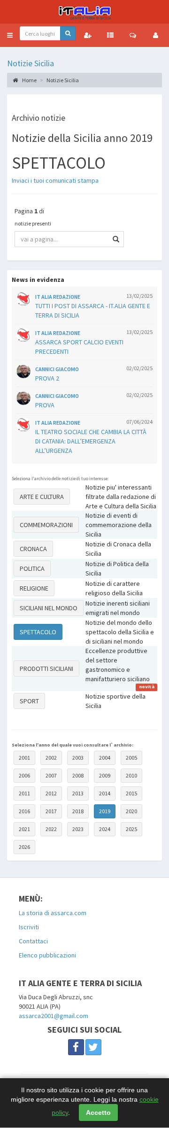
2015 (131, 793)
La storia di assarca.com (52, 913)
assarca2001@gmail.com (53, 1015)
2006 (24, 775)
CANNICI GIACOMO (57, 369)
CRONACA (33, 549)
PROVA (44, 405)
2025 (131, 828)
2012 (51, 793)
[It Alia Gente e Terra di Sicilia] (84, 11)
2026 (24, 846)
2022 (51, 828)
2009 (104, 775)
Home (29, 80)
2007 (51, 775)
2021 (24, 828)
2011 (24, 793)
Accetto (98, 1112)
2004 (104, 757)
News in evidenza (38, 279)
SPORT (29, 701)
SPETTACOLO (38, 632)
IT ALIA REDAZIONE (57, 296)
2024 (104, 828)
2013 (78, 793)
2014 (104, 793)
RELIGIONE (34, 588)
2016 (24, 811)
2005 (131, 757)
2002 (51, 757)
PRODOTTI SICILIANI (46, 668)
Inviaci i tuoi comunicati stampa (55, 180)
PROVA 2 (47, 378)
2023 (78, 828)
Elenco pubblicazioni (47, 955)
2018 (78, 811)
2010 (131, 775)
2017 (51, 811)
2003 (78, 757)
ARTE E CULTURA (42, 496)
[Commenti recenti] (133, 35)
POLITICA (32, 568)
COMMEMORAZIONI (46, 525)
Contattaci (33, 941)
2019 (104, 811)
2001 (24, 757)
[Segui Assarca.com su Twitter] (93, 1047)
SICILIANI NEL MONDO (48, 608)
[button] (10, 35)
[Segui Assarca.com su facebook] (76, 1047)
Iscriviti (29, 927)
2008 (78, 775)
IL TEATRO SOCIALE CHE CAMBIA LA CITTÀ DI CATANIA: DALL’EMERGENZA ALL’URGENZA (90, 441)
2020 (131, 811)
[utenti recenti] (88, 35)
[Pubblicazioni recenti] (110, 35)
